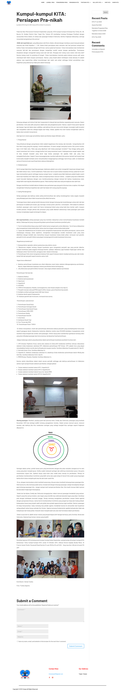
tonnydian (95, 49)
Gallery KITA (97, 2)
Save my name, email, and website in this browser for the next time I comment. (42, 641)
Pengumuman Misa (62, 2)
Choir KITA (115, 2)
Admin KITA (21, 25)
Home (42, 2)
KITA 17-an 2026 (97, 22)
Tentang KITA (85, 2)
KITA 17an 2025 (96, 37)
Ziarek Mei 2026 (97, 25)
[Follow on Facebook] (49, 677)
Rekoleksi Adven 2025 (98, 34)
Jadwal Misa (50, 2)
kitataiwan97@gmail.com (56, 674)
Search (105, 12)
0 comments (47, 25)
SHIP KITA (107, 2)
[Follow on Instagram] (52, 677)
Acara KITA (36, 25)
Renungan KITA (74, 2)
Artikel (41, 25)
